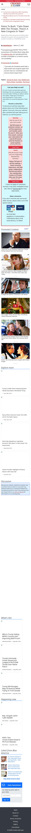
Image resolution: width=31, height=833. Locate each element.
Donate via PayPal (20, 207)
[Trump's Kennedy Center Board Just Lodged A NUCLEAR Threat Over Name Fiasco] (11, 650)
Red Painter (5, 744)
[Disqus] (15, 553)
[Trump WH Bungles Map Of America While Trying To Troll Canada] (11, 678)
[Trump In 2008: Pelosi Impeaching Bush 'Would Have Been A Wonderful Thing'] (15, 378)
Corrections (15, 827)
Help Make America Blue (11, 779)
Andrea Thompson (6, 669)
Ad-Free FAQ (17, 189)
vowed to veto (7, 54)
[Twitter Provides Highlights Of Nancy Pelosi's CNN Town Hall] (15, 459)
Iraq (19, 80)
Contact (15, 816)
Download (6, 63)
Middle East (25, 80)
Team (15, 810)
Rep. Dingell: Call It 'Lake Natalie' (9, 716)
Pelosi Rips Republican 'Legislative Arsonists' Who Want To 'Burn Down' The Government (14, 443)
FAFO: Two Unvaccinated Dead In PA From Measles (11, 739)
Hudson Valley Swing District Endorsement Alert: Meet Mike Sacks (14, 766)
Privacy (15, 821)
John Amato (5, 720)
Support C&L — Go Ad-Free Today (15, 1)
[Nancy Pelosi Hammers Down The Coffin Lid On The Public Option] (15, 405)
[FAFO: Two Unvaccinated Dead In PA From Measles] (11, 730)
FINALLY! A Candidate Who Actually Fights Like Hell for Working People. (15, 773)
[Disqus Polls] (15, 515)
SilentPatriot (7, 45)
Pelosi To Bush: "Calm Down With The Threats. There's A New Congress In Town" (15, 29)
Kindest (10, 211)
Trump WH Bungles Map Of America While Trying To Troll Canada (11, 688)
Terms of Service (19, 492)
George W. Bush (12, 80)
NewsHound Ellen (6, 641)
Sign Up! (6, 799)
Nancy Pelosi (11, 82)
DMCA (15, 824)
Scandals (19, 82)
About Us (15, 813)
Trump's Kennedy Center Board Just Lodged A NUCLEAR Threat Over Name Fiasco (10, 662)
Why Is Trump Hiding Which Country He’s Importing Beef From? (11, 636)
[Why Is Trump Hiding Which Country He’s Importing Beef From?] (11, 626)
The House (26, 82)
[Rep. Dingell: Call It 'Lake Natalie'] (11, 708)
